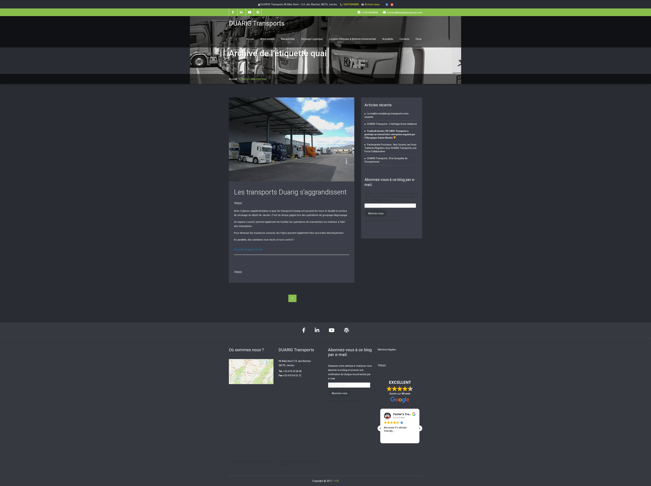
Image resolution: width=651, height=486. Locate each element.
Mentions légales (387, 349)
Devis (418, 39)
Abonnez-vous (375, 213)
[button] (419, 428)
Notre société (267, 39)
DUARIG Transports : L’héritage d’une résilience (392, 124)
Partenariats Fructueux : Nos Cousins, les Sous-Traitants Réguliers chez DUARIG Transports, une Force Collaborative (390, 148)
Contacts (404, 39)
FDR (336, 480)
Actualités (387, 39)
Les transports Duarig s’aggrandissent (290, 192)
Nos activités (288, 39)
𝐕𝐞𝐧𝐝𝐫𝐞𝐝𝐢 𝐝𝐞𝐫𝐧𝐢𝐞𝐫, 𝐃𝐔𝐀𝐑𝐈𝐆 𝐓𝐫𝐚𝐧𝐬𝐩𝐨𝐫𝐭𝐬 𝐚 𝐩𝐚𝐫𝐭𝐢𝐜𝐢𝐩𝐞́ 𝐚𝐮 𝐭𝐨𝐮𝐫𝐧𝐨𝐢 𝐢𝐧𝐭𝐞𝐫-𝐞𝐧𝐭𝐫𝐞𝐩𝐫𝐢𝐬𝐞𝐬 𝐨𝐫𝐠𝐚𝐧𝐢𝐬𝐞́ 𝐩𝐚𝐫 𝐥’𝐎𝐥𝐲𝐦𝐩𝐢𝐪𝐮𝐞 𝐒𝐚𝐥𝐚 (389, 134)
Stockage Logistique (312, 39)
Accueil (250, 39)
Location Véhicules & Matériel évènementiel (352, 39)
